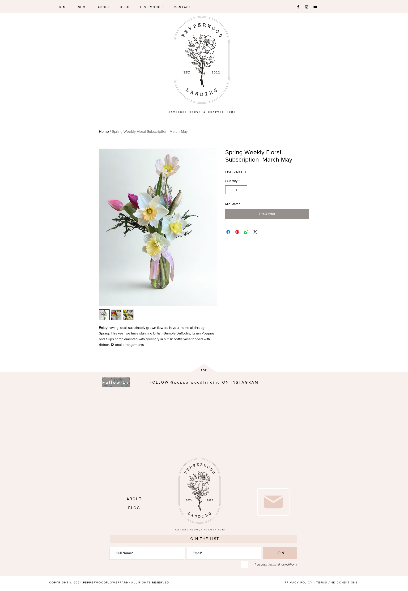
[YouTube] (315, 7)
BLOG (134, 508)
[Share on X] (255, 232)
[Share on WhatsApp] (246, 232)
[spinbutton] (236, 190)
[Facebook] (298, 7)
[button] (83, 7)
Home (104, 131)
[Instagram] (307, 7)
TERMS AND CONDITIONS (337, 582)
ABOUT (134, 499)
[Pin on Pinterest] (237, 232)
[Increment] (243, 190)
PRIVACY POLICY (298, 582)
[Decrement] (229, 190)
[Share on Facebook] (228, 232)
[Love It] (273, 502)
